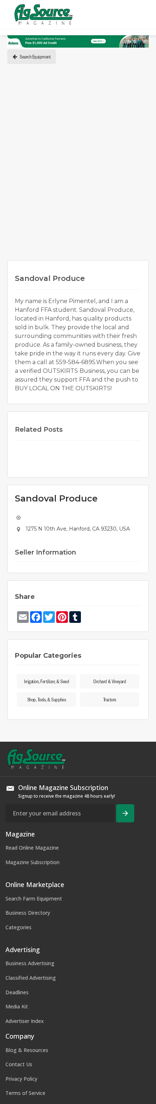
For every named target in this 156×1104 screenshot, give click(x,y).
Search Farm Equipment (33, 898)
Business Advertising (29, 963)
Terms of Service (25, 1092)
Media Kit (16, 1006)
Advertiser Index (24, 1021)
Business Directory (27, 912)
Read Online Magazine (32, 847)
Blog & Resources (26, 1050)
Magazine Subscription (32, 862)
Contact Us (18, 1064)
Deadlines (17, 992)
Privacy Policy (21, 1078)
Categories (18, 927)
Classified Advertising (30, 977)
